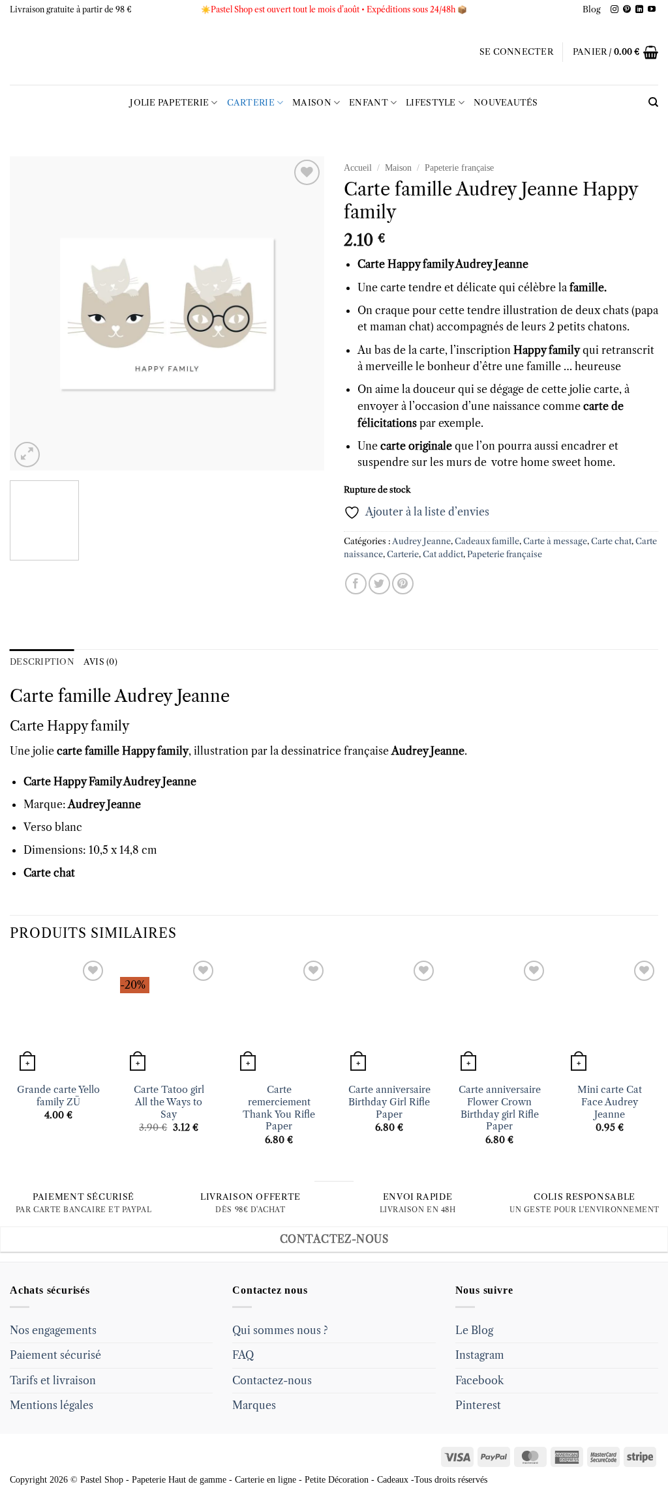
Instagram (479, 1354)
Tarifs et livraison (53, 1380)
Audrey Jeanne (421, 541)
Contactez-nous (272, 1380)
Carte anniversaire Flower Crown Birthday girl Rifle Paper (500, 1108)
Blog (592, 9)
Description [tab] (42, 662)
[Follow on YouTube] (652, 9)
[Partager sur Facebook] (356, 583)
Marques (254, 1405)
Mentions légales (51, 1405)
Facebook (479, 1380)
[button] (516, 52)
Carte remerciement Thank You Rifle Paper (279, 1108)
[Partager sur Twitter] (379, 583)
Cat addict (443, 554)
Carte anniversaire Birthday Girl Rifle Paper (389, 1102)
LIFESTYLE (430, 103)
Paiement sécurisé (55, 1354)
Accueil (358, 168)
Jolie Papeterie (169, 103)
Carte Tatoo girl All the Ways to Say (169, 1102)
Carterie (251, 103)
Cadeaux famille (487, 541)
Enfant (368, 103)
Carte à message (555, 541)
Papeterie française (459, 168)
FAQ (243, 1354)
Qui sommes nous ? (280, 1330)
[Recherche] (653, 102)
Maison (311, 103)
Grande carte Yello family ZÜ (58, 1096)
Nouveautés (506, 103)
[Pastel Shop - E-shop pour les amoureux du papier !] (334, 52)
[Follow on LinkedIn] (639, 9)
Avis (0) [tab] (100, 662)
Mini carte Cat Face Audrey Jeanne (609, 1102)
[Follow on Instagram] (614, 9)
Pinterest (478, 1405)
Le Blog (474, 1330)
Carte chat (611, 541)
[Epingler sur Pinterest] (403, 583)
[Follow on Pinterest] (627, 9)
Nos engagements (53, 1330)
